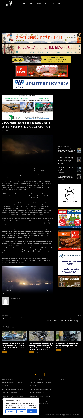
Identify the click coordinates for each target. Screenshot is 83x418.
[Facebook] (73, 3)
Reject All (21, 411)
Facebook (29, 374)
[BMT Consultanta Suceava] (69, 262)
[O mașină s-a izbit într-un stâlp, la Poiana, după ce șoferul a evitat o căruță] (79, 169)
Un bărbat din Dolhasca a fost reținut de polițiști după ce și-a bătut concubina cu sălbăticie (65, 176)
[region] (21, 406)
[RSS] (45, 374)
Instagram (40, 374)
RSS (49, 374)
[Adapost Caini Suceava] (69, 195)
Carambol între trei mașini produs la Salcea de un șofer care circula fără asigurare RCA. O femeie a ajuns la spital (12, 384)
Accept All (31, 411)
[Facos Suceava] (69, 239)
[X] (80, 3)
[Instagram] (77, 3)
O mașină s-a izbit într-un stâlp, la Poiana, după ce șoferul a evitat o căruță (66, 169)
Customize (10, 411)
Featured (4, 352)
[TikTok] (54, 374)
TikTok (57, 374)
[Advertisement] (41, 19)
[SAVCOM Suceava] (69, 218)
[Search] (79, 137)
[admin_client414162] (5, 301)
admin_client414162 (15, 298)
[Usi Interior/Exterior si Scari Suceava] (69, 281)
